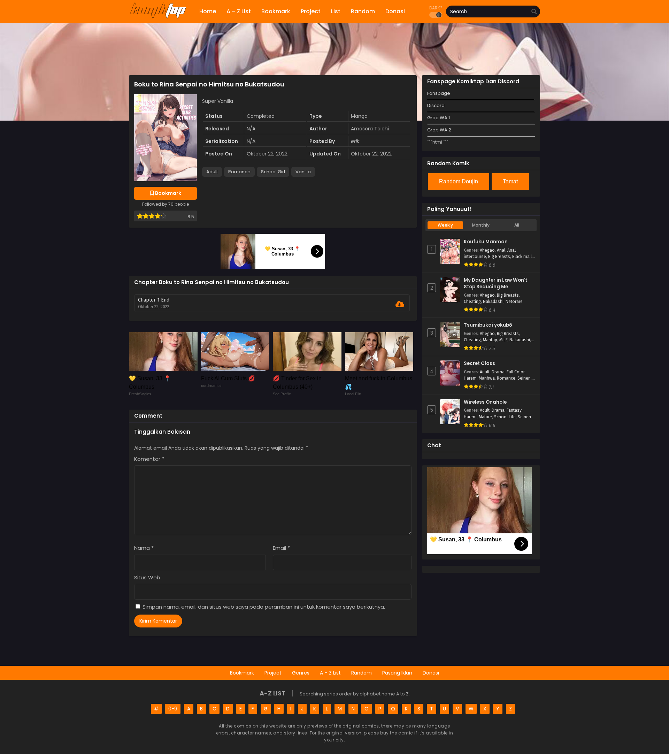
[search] (534, 12)
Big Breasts (499, 256)
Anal (501, 250)
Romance (239, 171)
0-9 (172, 708)
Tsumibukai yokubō (488, 325)
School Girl (273, 171)
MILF (503, 339)
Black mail (522, 256)
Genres (300, 672)
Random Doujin (458, 181)
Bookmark (242, 672)
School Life (505, 416)
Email (281, 547)
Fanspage (438, 93)
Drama (498, 372)
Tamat (510, 181)
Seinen (524, 378)
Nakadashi (493, 301)
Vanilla (303, 171)
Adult (212, 171)
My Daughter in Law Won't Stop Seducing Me (495, 283)
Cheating (472, 301)
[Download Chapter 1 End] (399, 304)
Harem (470, 378)
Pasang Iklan (397, 672)
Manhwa (487, 378)
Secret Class (479, 363)
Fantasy (514, 410)
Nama (144, 547)
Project (273, 672)
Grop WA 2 (439, 130)
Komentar (149, 459)
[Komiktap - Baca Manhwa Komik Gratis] (158, 17)
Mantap (490, 339)
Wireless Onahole (485, 402)
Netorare (514, 301)
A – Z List (330, 672)
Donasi (431, 672)
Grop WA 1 (438, 117)
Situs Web (147, 577)
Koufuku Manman (486, 242)
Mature (485, 416)
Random (361, 672)
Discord (436, 105)
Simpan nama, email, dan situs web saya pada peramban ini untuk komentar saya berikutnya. (264, 606)
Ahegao (487, 250)
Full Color (515, 372)
